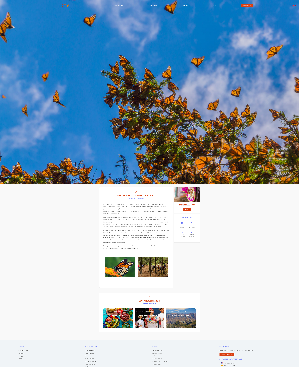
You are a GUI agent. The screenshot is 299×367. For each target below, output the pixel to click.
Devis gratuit (247, 6)
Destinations (119, 6)
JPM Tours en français (229, 363)
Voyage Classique (89, 358)
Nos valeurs (21, 353)
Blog (214, 6)
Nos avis (20, 358)
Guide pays (187, 210)
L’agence (185, 6)
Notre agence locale (23, 350)
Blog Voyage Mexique (118, 311)
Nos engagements (22, 356)
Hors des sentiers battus (91, 356)
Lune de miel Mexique (90, 361)
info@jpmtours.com (157, 364)
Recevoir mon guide (227, 355)
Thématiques (154, 6)
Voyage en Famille (89, 353)
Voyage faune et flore (90, 350)
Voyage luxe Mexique (90, 364)
